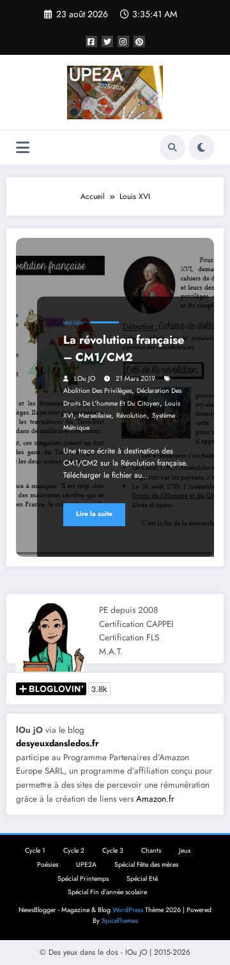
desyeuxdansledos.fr (57, 743)
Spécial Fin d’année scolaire (107, 892)
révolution (131, 415)
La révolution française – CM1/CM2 (123, 348)
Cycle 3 (112, 850)
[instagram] (123, 41)
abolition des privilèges (97, 390)
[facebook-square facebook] (91, 41)
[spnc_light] (201, 147)
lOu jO (84, 378)
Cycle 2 (73, 850)
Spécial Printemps (83, 878)
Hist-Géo (73, 323)
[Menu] (22, 147)
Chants (151, 850)
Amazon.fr (155, 799)
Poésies (47, 864)
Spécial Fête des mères (146, 864)
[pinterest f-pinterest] (139, 41)
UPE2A (86, 864)
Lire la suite (94, 514)
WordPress (127, 910)
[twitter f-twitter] (107, 41)
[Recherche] (172, 147)
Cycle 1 (35, 850)
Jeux (184, 850)
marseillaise (95, 415)
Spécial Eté (142, 878)
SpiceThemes (120, 920)
